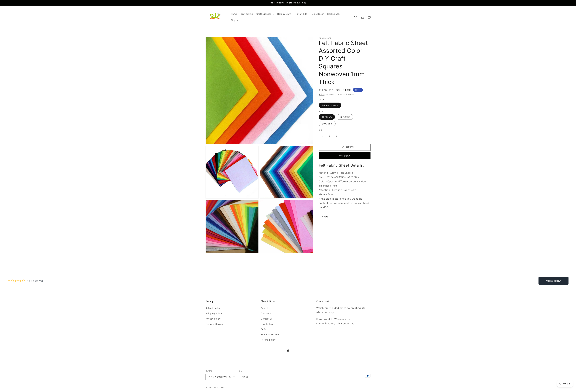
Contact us (266, 318)
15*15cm (327, 117)
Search (264, 308)
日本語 (245, 376)
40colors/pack (330, 105)
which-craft (218, 387)
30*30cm (327, 123)
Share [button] (325, 216)
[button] (265, 14)
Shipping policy (214, 313)
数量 (321, 130)
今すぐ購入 (345, 155)
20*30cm (345, 117)
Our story (266, 313)
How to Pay (267, 324)
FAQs (263, 329)
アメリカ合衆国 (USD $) (220, 376)
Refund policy (213, 308)
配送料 (321, 94)
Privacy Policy (213, 318)
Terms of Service (215, 324)
